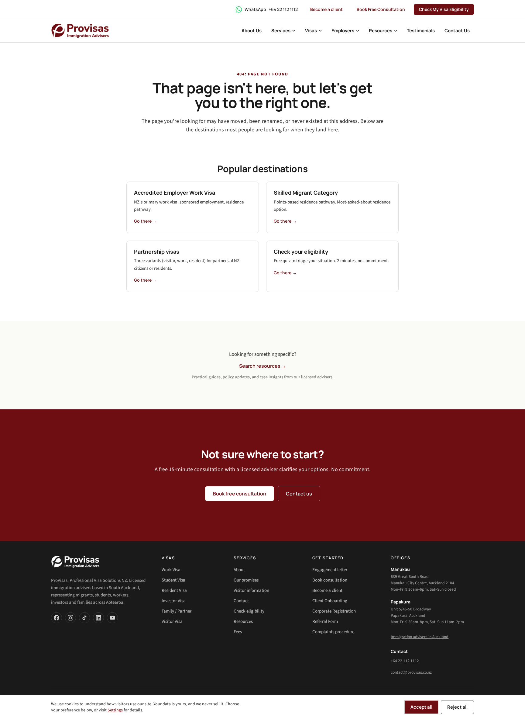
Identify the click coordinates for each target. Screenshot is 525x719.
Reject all (457, 707)
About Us (252, 30)
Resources (243, 621)
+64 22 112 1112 (405, 661)
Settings (115, 710)
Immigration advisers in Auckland (419, 637)
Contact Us (457, 30)
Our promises (246, 580)
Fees (238, 632)
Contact (241, 601)
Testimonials (421, 30)
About (239, 570)
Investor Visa (174, 601)
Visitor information (251, 590)
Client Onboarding (329, 601)
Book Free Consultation (381, 9)
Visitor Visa (172, 621)
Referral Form (325, 621)
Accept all (421, 707)
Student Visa (173, 580)
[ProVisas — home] (80, 30)
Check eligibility (249, 611)
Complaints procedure (333, 632)
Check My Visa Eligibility (444, 9)
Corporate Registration (334, 611)
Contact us (299, 493)
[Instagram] (70, 617)
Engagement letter (329, 570)
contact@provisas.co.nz (411, 672)
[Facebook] (56, 617)
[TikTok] (84, 617)
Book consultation (329, 580)
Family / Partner (176, 611)
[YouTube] (112, 617)
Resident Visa (174, 590)
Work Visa (171, 570)
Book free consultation (239, 493)
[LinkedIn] (98, 617)
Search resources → (262, 366)
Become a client (326, 9)
